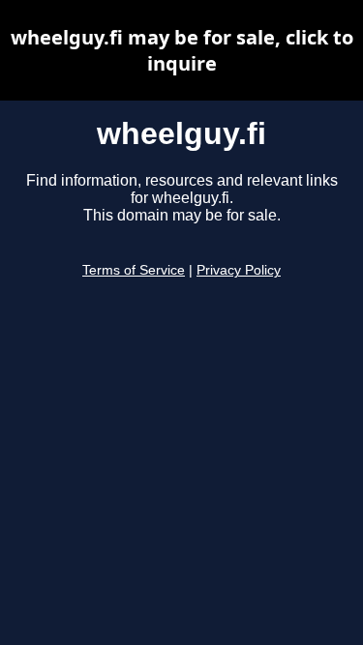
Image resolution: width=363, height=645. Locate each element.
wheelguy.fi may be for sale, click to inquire (182, 50)
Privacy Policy (239, 270)
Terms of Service (133, 270)
